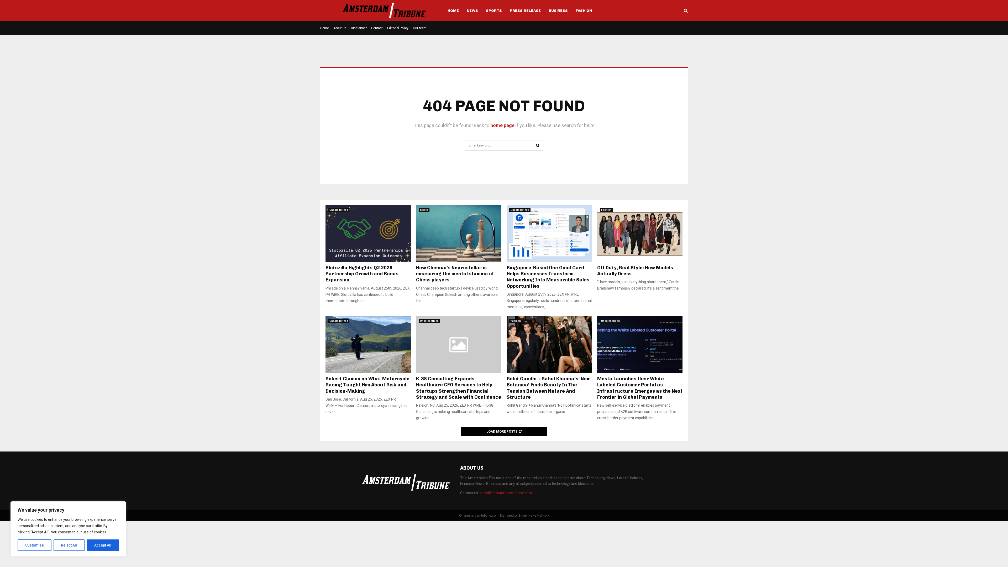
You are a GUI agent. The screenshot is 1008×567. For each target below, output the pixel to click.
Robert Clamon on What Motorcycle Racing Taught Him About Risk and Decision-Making (368, 385)
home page (502, 125)
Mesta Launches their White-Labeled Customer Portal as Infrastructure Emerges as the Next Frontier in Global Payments (639, 388)
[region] (68, 528)
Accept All (102, 545)
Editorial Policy (397, 28)
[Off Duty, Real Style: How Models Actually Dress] (639, 233)
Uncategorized (338, 209)
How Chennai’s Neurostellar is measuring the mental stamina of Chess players (455, 274)
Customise (34, 545)
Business (558, 10)
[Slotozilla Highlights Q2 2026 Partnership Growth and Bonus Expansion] (368, 233)
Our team (420, 28)
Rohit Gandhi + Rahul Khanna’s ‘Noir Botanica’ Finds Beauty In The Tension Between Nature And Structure (548, 388)
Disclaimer (359, 28)
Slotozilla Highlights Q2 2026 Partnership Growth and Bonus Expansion (362, 274)
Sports (494, 10)
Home (453, 10)
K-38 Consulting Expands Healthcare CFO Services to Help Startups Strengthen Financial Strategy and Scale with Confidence (458, 388)
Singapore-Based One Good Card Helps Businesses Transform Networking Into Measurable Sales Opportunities (548, 277)
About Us (339, 28)
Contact (377, 28)
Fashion (584, 10)
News (472, 10)
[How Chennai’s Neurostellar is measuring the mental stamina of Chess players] (458, 233)
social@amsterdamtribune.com (506, 493)
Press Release (525, 10)
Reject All (69, 545)
